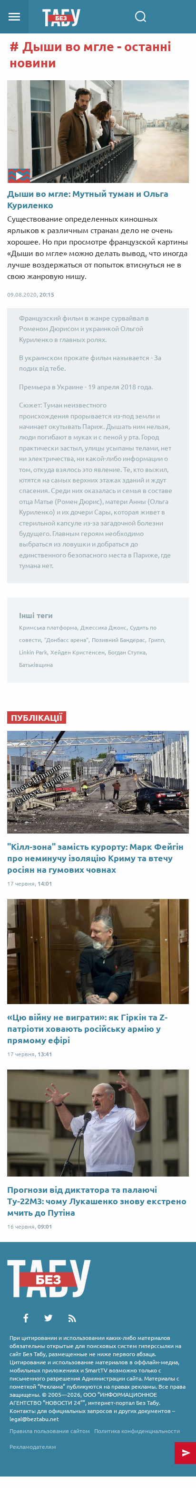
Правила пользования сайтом (50, 1431)
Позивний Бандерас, (119, 640)
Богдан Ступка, (127, 652)
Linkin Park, (34, 652)
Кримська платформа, (48, 627)
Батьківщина (36, 665)
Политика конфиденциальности (137, 1431)
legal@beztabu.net (34, 1419)
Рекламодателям (33, 1447)
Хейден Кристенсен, (78, 652)
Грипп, (157, 640)
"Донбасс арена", (67, 640)
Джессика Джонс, (104, 627)
